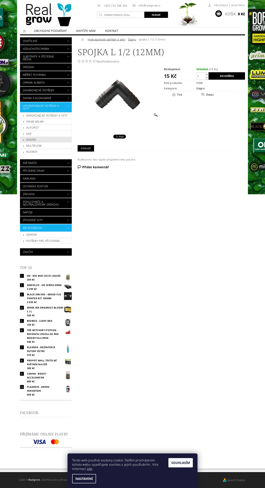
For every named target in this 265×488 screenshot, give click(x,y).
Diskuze (86, 148)
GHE (29, 133)
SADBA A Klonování (37, 98)
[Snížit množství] (207, 78)
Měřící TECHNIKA (34, 75)
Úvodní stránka (24, 30)
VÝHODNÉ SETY (33, 220)
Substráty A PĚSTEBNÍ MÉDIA (38, 58)
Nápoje (28, 212)
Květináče (30, 163)
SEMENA (31, 234)
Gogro (31, 139)
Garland (29, 178)
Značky (28, 252)
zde (89, 469)
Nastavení (84, 479)
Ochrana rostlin (35, 186)
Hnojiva (28, 67)
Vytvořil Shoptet (236, 480)
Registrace (238, 5)
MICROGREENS (32, 228)
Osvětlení (30, 41)
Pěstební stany (33, 171)
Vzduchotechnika (36, 49)
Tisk (179, 94)
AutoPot (32, 127)
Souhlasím (180, 463)
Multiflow (34, 145)
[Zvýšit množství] (207, 74)
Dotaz (210, 94)
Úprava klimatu (34, 82)
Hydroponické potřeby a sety (41, 107)
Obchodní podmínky (50, 31)
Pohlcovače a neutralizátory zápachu (41, 203)
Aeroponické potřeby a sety (47, 115)
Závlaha (29, 194)
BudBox (32, 151)
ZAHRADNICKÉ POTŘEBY (38, 90)
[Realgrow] (49, 14)
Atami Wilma (35, 121)
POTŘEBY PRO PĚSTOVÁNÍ (43, 241)
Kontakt (111, 31)
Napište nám (86, 31)
